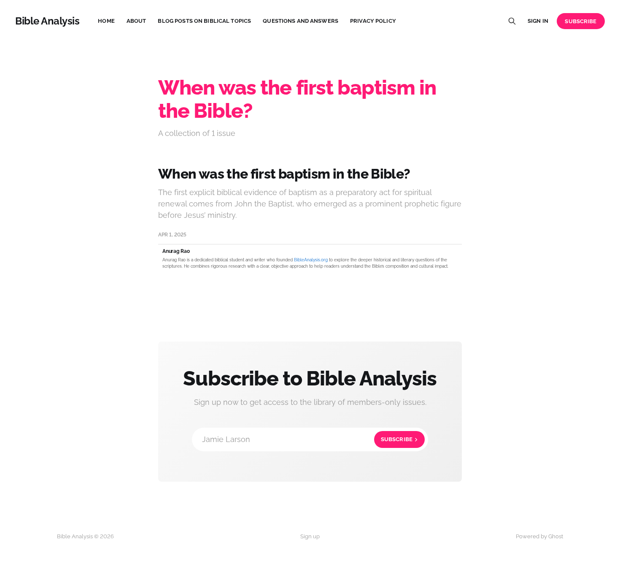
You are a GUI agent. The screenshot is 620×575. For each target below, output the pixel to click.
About (136, 21)
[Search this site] (512, 21)
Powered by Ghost (539, 536)
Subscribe (580, 21)
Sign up (310, 536)
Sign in (538, 21)
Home (106, 21)
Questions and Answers (300, 21)
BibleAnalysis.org (311, 260)
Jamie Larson (307, 439)
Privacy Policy (373, 21)
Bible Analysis (47, 21)
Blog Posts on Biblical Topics (204, 21)
